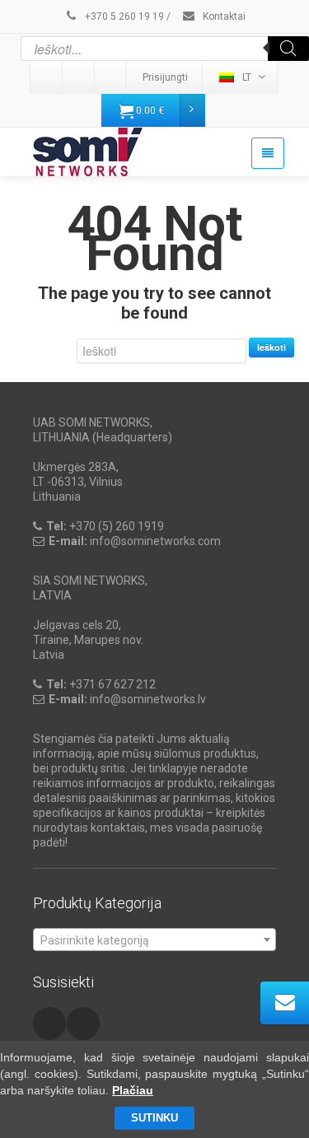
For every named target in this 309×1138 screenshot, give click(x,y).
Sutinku (154, 1118)
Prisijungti (165, 77)
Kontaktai (223, 16)
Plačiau (132, 1090)
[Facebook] (111, 77)
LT (246, 77)
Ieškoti (271, 347)
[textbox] (154, 940)
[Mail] (79, 77)
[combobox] (154, 939)
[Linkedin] (46, 77)
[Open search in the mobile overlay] (165, 48)
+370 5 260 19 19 (123, 16)
